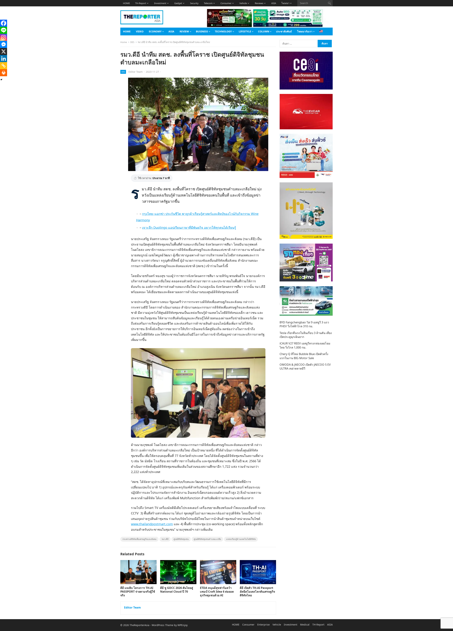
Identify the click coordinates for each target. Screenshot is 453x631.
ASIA (273, 3)
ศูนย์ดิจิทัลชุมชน (181, 539)
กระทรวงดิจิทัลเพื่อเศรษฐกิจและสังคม (139, 539)
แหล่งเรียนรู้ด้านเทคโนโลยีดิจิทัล (241, 539)
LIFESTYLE (245, 31)
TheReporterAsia (139, 625)
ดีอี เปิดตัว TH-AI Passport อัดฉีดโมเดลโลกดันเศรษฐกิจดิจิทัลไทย (257, 591)
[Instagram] (3, 37)
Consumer (225, 3)
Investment (160, 3)
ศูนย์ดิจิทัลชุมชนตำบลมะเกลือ (207, 539)
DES (132, 42)
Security (194, 3)
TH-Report (140, 3)
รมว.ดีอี (165, 539)
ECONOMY (155, 31)
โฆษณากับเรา (304, 31)
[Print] (3, 72)
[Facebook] (3, 23)
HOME (126, 3)
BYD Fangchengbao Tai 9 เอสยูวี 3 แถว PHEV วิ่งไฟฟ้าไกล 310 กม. (304, 324)
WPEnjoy (182, 625)
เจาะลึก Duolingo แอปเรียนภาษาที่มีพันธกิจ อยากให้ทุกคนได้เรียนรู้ (189, 227)
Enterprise (263, 624)
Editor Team (135, 71)
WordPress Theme (162, 625)
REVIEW (184, 31)
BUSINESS (202, 31)
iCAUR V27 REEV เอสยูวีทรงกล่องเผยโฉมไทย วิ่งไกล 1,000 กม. (305, 345)
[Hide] (1, 79)
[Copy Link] (3, 65)
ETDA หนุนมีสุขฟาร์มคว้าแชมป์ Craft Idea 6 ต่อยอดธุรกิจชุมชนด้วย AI (217, 591)
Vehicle (243, 3)
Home (123, 42)
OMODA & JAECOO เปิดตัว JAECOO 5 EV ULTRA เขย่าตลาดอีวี (305, 366)
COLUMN (263, 31)
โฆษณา (285, 3)
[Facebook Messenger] (3, 44)
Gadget (178, 3)
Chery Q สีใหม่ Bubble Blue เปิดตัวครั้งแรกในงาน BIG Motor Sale (304, 356)
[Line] (3, 30)
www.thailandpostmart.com (152, 524)
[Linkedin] (3, 58)
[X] (3, 51)
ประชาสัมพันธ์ (284, 31)
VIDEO (140, 31)
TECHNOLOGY (223, 31)
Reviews (259, 3)
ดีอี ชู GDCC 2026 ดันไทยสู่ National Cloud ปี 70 (176, 589)
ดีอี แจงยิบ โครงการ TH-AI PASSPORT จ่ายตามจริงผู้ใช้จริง (137, 591)
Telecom (208, 3)
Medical (304, 624)
